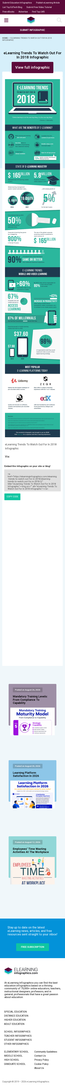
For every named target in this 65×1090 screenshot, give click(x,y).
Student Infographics (18, 1040)
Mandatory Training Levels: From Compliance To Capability (30, 700)
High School (11, 1060)
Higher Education (15, 1020)
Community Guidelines (45, 1051)
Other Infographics (16, 1044)
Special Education (15, 1011)
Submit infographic (32, 30)
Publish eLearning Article (48, 2)
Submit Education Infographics (17, 2)
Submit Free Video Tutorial (39, 7)
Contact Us (40, 1055)
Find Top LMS (38, 11)
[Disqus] (32, 543)
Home (5, 38)
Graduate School (15, 1064)
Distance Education (16, 1015)
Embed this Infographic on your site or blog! (27, 466)
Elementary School (16, 1051)
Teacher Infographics (18, 1036)
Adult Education (14, 1024)
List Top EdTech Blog (12, 7)
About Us (39, 1068)
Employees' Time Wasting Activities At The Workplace (31, 850)
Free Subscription (32, 947)
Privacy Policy (41, 1060)
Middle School (13, 1055)
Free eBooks (8, 11)
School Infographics (17, 1031)
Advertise (23, 11)
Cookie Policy (41, 1064)
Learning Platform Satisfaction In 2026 (26, 774)
